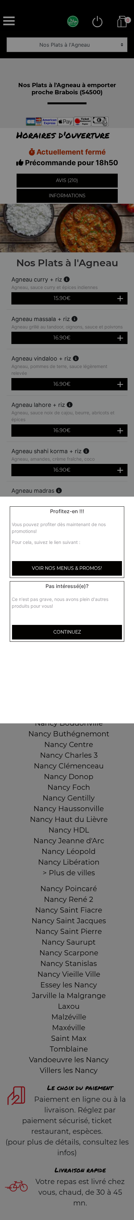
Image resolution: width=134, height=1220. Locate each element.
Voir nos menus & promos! (67, 568)
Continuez (67, 632)
